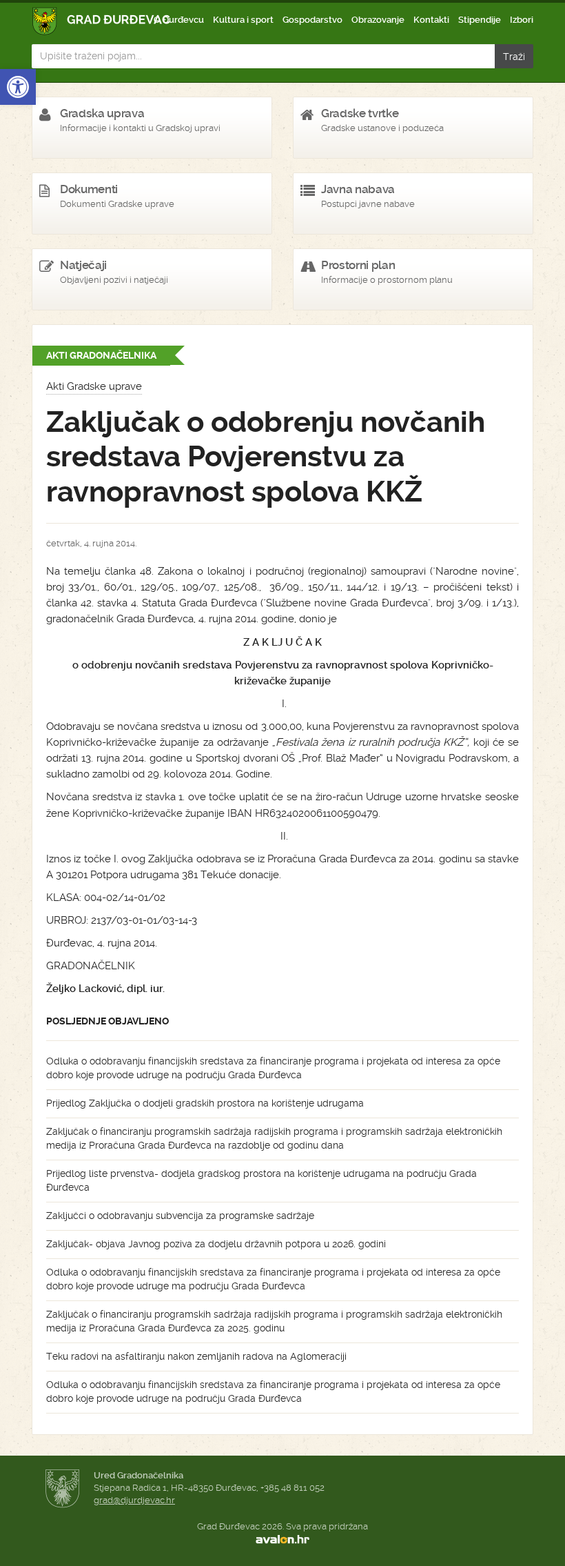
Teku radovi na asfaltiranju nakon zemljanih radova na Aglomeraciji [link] (196, 1356)
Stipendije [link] (479, 19)
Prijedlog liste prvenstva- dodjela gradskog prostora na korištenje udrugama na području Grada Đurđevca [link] (261, 1180)
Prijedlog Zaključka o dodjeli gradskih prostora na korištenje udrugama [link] (205, 1103)
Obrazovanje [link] (377, 19)
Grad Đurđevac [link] (102, 21)
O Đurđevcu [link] (179, 19)
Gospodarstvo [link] (312, 19)
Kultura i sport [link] (243, 19)
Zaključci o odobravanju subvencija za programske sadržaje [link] (180, 1215)
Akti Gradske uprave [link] (94, 386)
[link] (18, 87)
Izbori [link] (521, 19)
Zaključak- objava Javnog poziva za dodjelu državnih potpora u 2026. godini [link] (216, 1243)
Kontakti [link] (431, 19)
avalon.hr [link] (282, 1539)
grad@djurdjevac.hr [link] (134, 1500)
